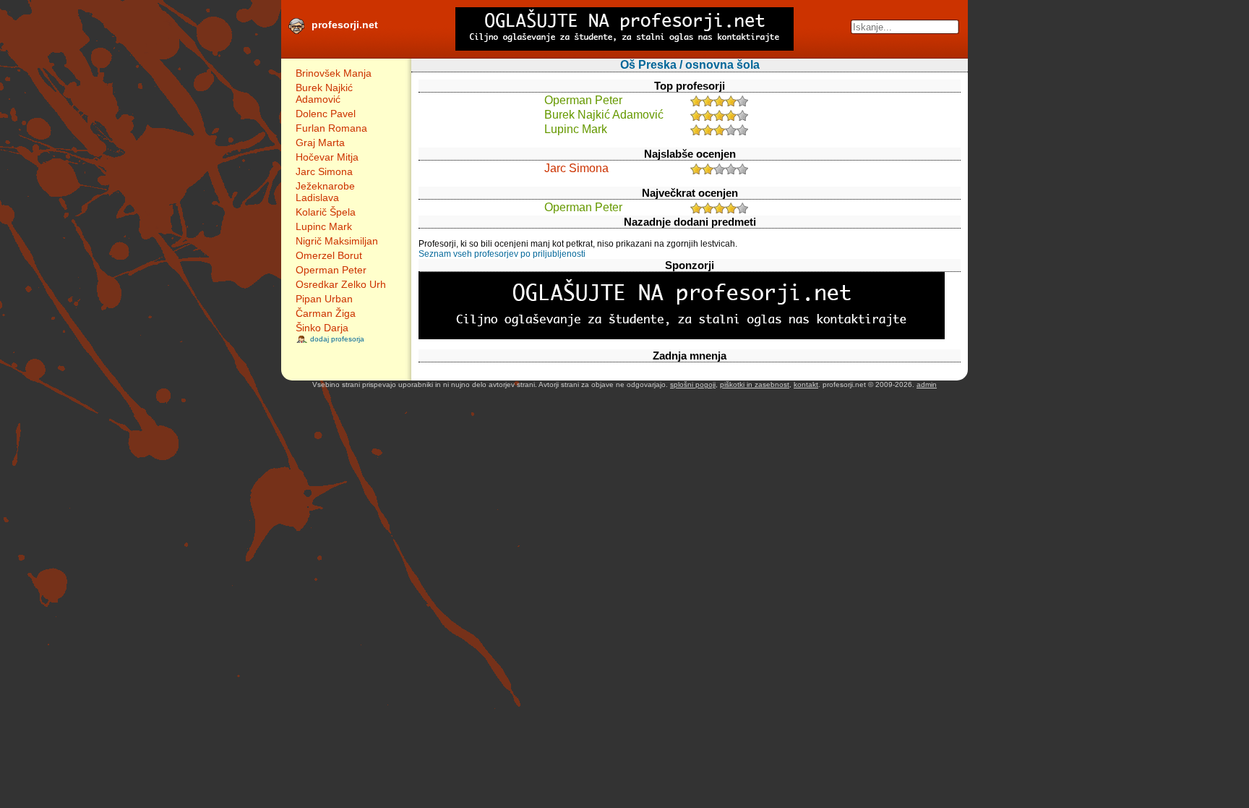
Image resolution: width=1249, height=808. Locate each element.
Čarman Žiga (326, 313)
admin (927, 384)
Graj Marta (320, 142)
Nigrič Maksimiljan (337, 241)
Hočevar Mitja (327, 157)
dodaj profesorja (337, 339)
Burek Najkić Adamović (324, 93)
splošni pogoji (693, 384)
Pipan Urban (324, 299)
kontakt (806, 384)
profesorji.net (345, 24)
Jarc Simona (324, 171)
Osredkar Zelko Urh (341, 284)
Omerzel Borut (329, 255)
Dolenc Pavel (326, 113)
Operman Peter (331, 270)
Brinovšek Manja (334, 73)
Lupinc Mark (324, 226)
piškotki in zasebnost (754, 384)
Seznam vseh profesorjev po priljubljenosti (502, 254)
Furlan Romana (331, 128)
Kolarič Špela (326, 212)
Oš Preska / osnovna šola (690, 65)
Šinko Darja (322, 327)
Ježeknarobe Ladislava (325, 191)
